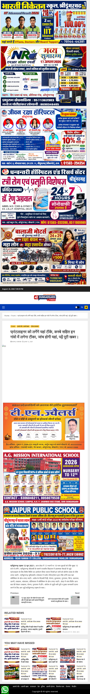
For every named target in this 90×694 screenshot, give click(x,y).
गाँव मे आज (23, 624)
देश (39, 686)
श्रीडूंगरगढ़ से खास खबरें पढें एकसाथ (53, 662)
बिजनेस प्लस (60, 686)
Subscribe (86, 307)
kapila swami (16, 342)
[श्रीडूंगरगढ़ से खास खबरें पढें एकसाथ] (53, 625)
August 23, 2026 (70, 632)
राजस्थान (33, 686)
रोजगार (68, 686)
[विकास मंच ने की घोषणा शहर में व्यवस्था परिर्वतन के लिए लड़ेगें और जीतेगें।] (67, 655)
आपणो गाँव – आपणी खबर (21, 686)
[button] (3, 307)
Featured (24, 619)
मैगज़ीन (74, 686)
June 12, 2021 (28, 342)
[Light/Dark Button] (77, 307)
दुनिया (43, 686)
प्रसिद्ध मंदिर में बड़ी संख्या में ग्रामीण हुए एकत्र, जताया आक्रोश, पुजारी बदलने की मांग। (32, 629)
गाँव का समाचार (34, 326)
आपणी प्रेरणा (50, 686)
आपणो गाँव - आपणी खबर (23, 326)
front (13, 326)
